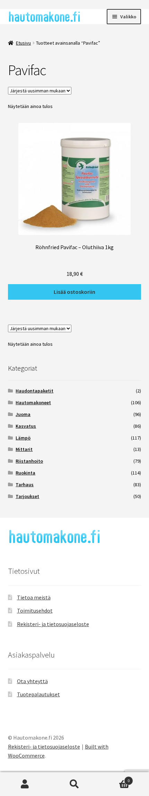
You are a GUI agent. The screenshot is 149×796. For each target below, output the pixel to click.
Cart (114, 778)
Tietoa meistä (34, 597)
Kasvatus (26, 426)
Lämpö (23, 438)
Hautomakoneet (33, 402)
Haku (74, 784)
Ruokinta (25, 473)
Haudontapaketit (34, 391)
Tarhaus (25, 484)
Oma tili (25, 784)
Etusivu (23, 43)
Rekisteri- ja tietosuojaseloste (53, 624)
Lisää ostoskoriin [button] (74, 291)
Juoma (23, 414)
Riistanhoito (29, 461)
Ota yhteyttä (32, 681)
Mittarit (24, 449)
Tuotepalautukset (38, 694)
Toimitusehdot (35, 610)
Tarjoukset (27, 496)
